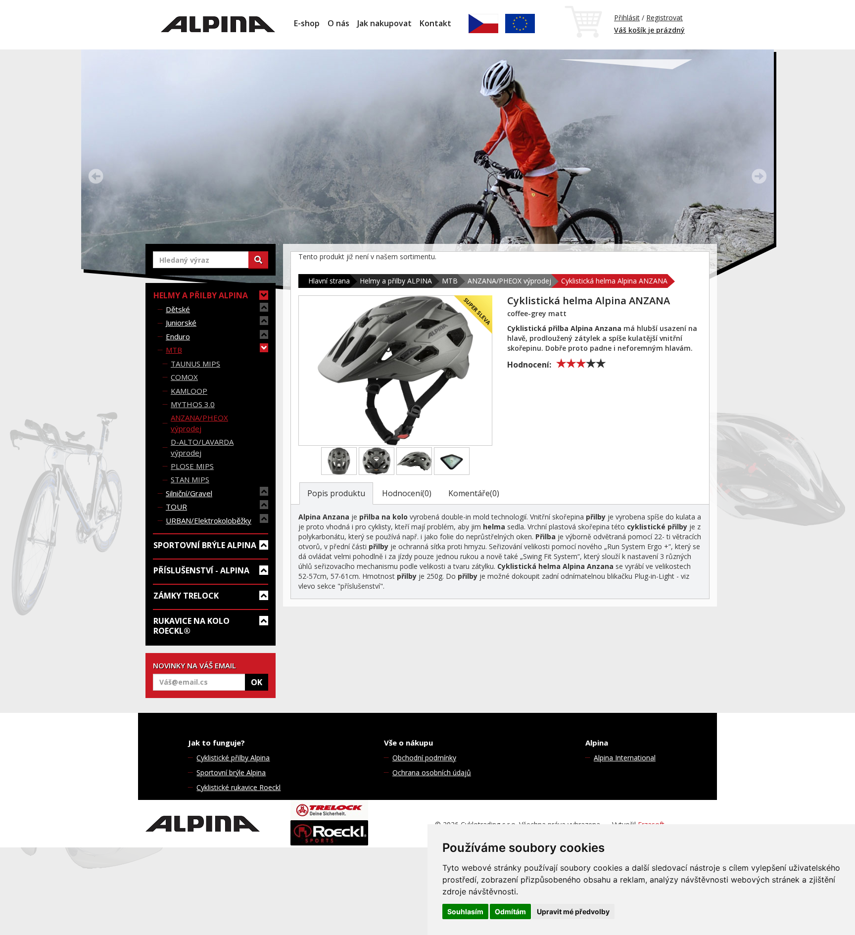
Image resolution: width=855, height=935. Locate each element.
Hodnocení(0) (406, 493)
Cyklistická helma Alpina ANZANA (614, 280)
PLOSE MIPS (192, 466)
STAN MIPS (190, 479)
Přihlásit (627, 17)
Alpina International (625, 757)
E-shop (307, 23)
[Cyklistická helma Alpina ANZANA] (395, 370)
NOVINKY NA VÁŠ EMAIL (194, 665)
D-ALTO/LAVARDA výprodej (202, 447)
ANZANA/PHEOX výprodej (199, 423)
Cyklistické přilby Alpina (233, 757)
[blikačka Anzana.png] (452, 461)
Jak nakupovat (384, 23)
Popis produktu (336, 493)
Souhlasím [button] (465, 911)
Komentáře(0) (473, 493)
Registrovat (664, 17)
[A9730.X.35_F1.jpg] (339, 461)
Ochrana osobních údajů (431, 772)
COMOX (184, 377)
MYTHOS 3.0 (193, 404)
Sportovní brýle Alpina (231, 772)
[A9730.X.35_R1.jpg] (376, 461)
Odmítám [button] (510, 911)
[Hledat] (258, 259)
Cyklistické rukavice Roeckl (238, 787)
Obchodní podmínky (424, 757)
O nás (338, 23)
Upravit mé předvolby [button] (573, 911)
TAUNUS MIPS (195, 364)
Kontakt (435, 23)
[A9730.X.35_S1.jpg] (414, 461)
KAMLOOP (189, 391)
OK (256, 682)
